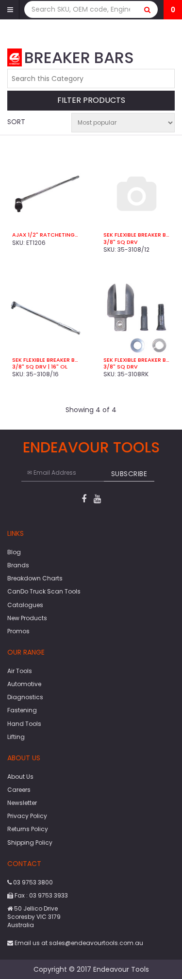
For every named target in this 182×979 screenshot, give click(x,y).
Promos (18, 631)
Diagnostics (25, 697)
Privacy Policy (27, 816)
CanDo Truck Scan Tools (44, 591)
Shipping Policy (29, 842)
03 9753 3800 (32, 882)
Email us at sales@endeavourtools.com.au (78, 943)
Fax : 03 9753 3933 (40, 895)
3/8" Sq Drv (120, 242)
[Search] (147, 9)
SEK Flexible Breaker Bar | (136, 234)
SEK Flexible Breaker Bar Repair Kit (136, 359)
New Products (27, 618)
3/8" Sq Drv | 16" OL (39, 366)
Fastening (22, 710)
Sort (16, 122)
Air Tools (19, 671)
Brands (18, 565)
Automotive (24, 684)
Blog (14, 552)
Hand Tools (24, 724)
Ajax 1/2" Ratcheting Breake (45, 234)
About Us (20, 776)
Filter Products (91, 101)
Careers (19, 790)
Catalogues (25, 605)
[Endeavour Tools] (14, 57)
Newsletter (22, 803)
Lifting (16, 737)
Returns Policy (27, 829)
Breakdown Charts (35, 578)
